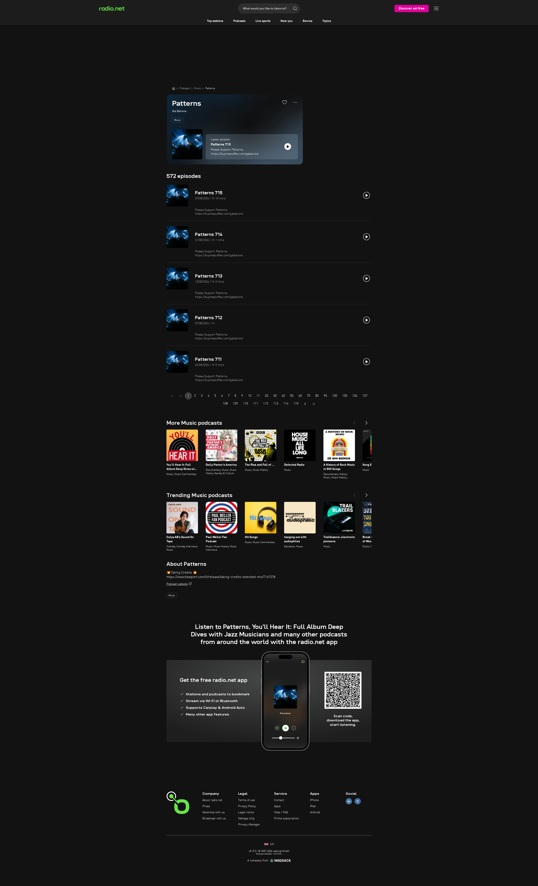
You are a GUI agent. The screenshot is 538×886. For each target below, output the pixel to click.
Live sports (263, 21)
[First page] (172, 396)
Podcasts (239, 21)
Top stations (215, 21)
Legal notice (246, 812)
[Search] (295, 8)
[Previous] (354, 421)
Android (315, 812)
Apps (277, 806)
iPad (313, 806)
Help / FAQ (281, 812)
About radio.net (212, 800)
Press (206, 806)
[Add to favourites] (284, 102)
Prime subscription (286, 818)
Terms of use (246, 800)
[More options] (295, 102)
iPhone (314, 800)
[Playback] (287, 146)
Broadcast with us (214, 818)
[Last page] (313, 404)
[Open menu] (436, 8)
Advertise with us (213, 812)
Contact (279, 800)
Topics (326, 21)
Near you (287, 21)
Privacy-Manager (249, 824)
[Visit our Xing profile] (357, 801)
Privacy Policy (247, 806)
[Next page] (305, 404)
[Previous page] (180, 396)
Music (177, 120)
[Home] (173, 88)
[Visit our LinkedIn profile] (349, 801)
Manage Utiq (246, 818)
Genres (307, 21)
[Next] (366, 421)
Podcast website (177, 584)
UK (271, 844)
